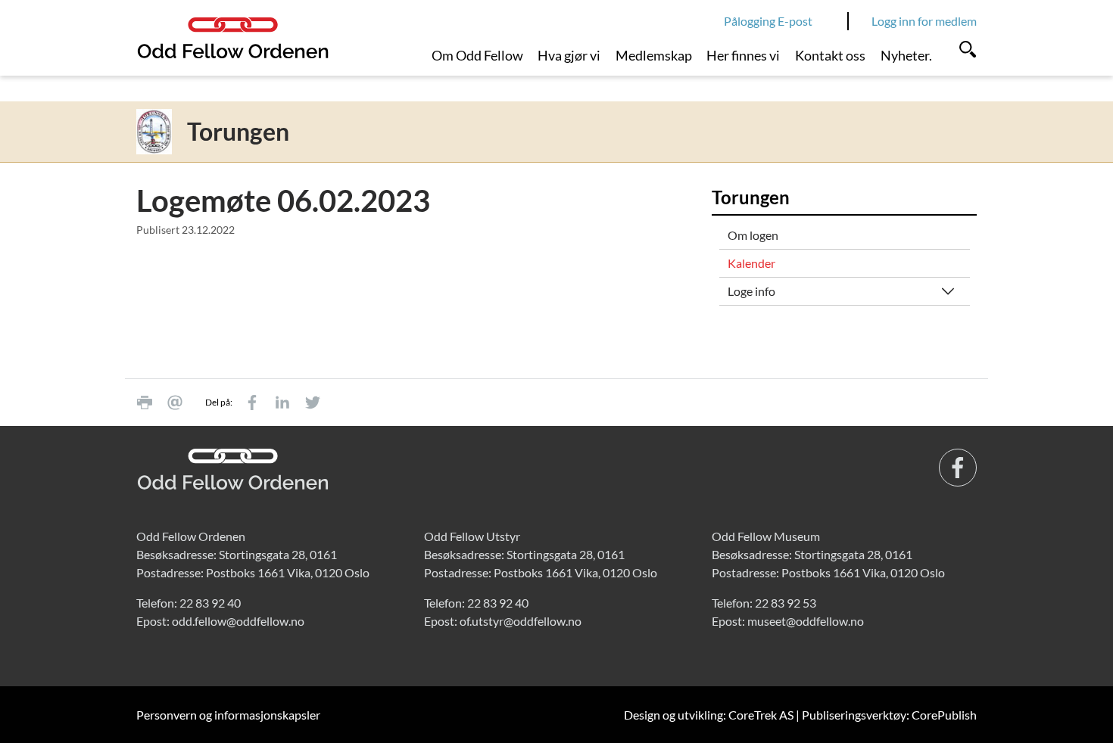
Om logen (753, 235)
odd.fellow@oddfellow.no (238, 621)
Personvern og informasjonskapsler (228, 714)
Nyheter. (906, 55)
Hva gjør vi (569, 55)
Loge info (751, 291)
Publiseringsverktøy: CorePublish (889, 714)
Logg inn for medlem (924, 21)
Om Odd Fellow (477, 55)
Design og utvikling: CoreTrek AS (708, 714)
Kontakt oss (830, 55)
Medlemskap (654, 55)
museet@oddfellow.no (805, 621)
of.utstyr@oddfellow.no (520, 621)
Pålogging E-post (768, 21)
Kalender (751, 263)
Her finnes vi (743, 55)
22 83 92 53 (785, 602)
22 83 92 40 (210, 602)
